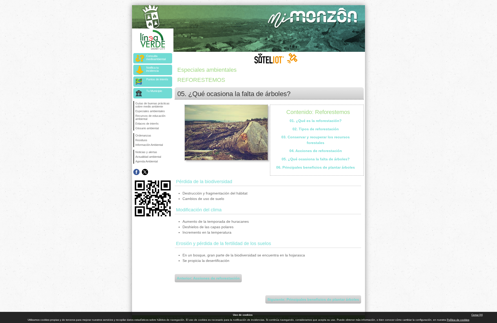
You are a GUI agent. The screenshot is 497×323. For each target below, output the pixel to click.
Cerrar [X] (477, 314)
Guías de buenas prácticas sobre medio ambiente (152, 105)
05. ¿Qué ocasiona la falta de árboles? (316, 159)
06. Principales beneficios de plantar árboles (315, 167)
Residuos (141, 140)
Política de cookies (458, 319)
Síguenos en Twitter (145, 172)
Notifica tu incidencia (152, 69)
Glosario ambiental (147, 128)
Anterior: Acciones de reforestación (208, 278)
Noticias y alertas (146, 152)
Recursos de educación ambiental (150, 117)
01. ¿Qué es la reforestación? (316, 121)
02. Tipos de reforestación (316, 129)
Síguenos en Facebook (136, 172)
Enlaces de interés (147, 123)
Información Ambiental (149, 144)
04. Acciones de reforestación (315, 151)
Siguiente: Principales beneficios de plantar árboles (313, 299)
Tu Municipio (154, 90)
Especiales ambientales (150, 111)
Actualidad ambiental (148, 156)
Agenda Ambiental (146, 161)
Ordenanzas (143, 135)
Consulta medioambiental (156, 57)
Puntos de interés (157, 79)
